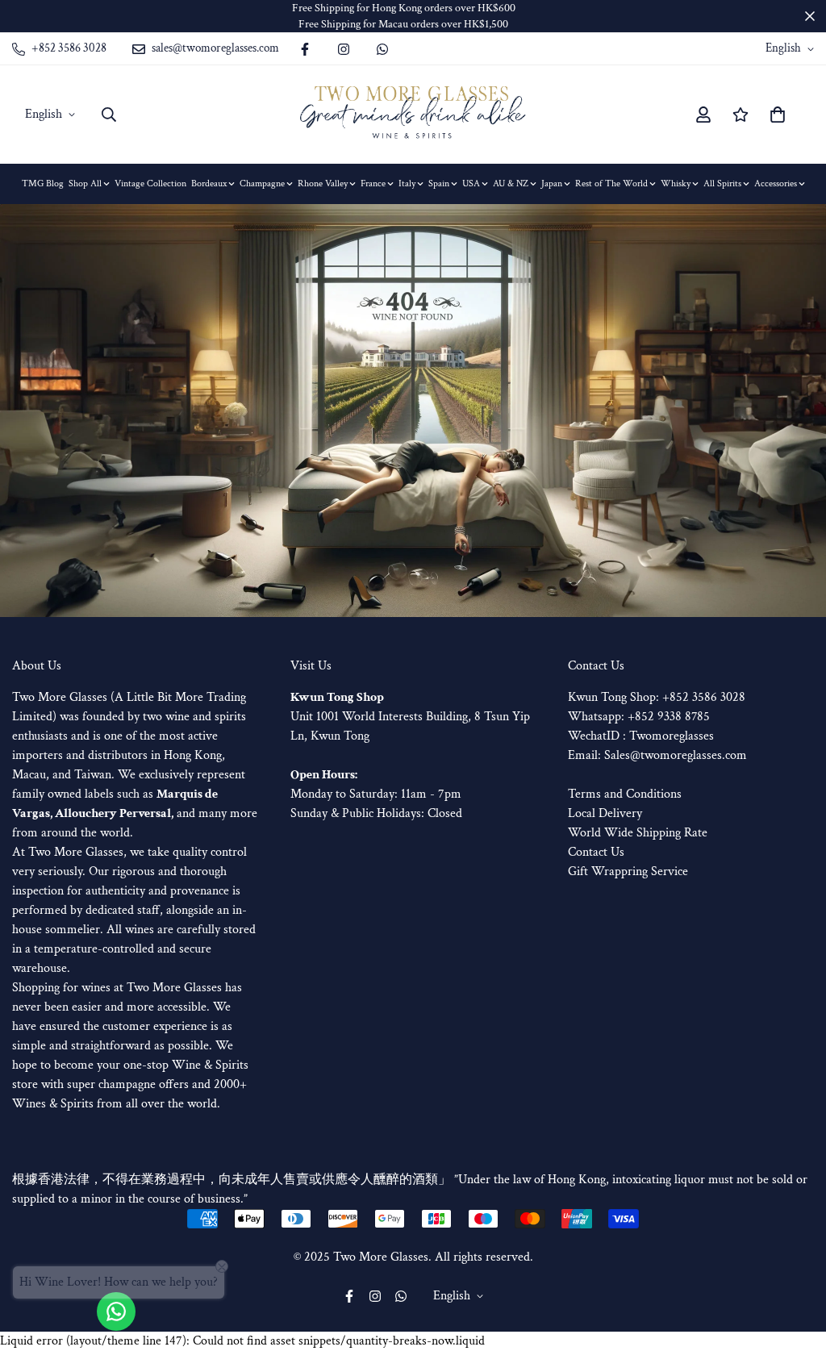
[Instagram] (343, 49)
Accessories (775, 183)
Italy (406, 183)
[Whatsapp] (382, 49)
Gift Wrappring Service (628, 871)
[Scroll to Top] (794, 1263)
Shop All (85, 183)
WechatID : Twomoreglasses (641, 736)
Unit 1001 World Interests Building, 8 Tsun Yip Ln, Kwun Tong (410, 716)
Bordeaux (209, 183)
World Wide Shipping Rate (637, 832)
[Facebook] (305, 49)
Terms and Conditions (625, 794)
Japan (551, 183)
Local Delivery (605, 813)
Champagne (262, 183)
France (373, 183)
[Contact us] (116, 1311)
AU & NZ (510, 183)
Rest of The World (611, 183)
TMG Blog (43, 183)
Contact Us (596, 852)
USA (471, 183)
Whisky (675, 183)
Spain (438, 183)
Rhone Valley (323, 183)
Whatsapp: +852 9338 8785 (639, 716)
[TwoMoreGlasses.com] (413, 114)
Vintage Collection (150, 183)
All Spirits (722, 183)
